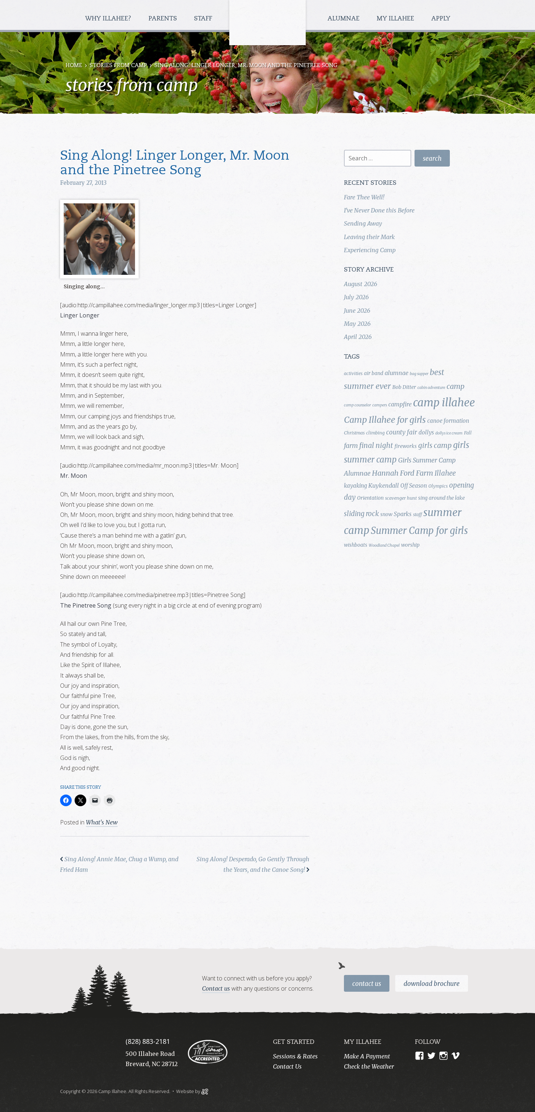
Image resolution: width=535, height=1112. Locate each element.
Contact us (216, 988)
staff (417, 514)
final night (376, 445)
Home (74, 66)
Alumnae (344, 19)
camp (455, 386)
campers (379, 405)
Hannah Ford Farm (402, 473)
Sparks (403, 514)
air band (373, 373)
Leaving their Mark (369, 237)
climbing (375, 433)
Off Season (413, 485)
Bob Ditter (404, 387)
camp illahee (444, 402)
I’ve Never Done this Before (379, 210)
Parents (163, 19)
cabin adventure (431, 387)
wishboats (355, 545)
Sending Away (363, 223)
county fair (401, 432)
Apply (440, 19)
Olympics (438, 486)
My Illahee (396, 19)
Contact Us (366, 984)
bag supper (419, 373)
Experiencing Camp (370, 250)
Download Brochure (432, 984)
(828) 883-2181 (148, 1041)
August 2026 (360, 284)
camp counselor (357, 405)
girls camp (435, 445)
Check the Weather (369, 1066)
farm (351, 446)
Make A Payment (367, 1056)
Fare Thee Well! (364, 197)
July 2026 (356, 297)
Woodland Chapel (384, 545)
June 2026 (357, 310)
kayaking (355, 485)
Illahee (445, 473)
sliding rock (361, 514)
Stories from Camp (118, 66)
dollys (426, 432)
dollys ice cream (449, 433)
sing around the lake (441, 498)
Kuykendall (383, 485)
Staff (204, 19)
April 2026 (358, 336)
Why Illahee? (109, 19)
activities (353, 373)
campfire (400, 404)
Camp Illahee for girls (385, 419)
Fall (468, 433)
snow (386, 514)
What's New (102, 822)
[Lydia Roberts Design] (204, 1091)
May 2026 (357, 323)
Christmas (354, 433)
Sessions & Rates (295, 1056)
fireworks (406, 446)
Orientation (370, 498)
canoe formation (448, 420)
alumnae (396, 372)
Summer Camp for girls (419, 531)
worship (410, 545)
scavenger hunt (401, 498)
